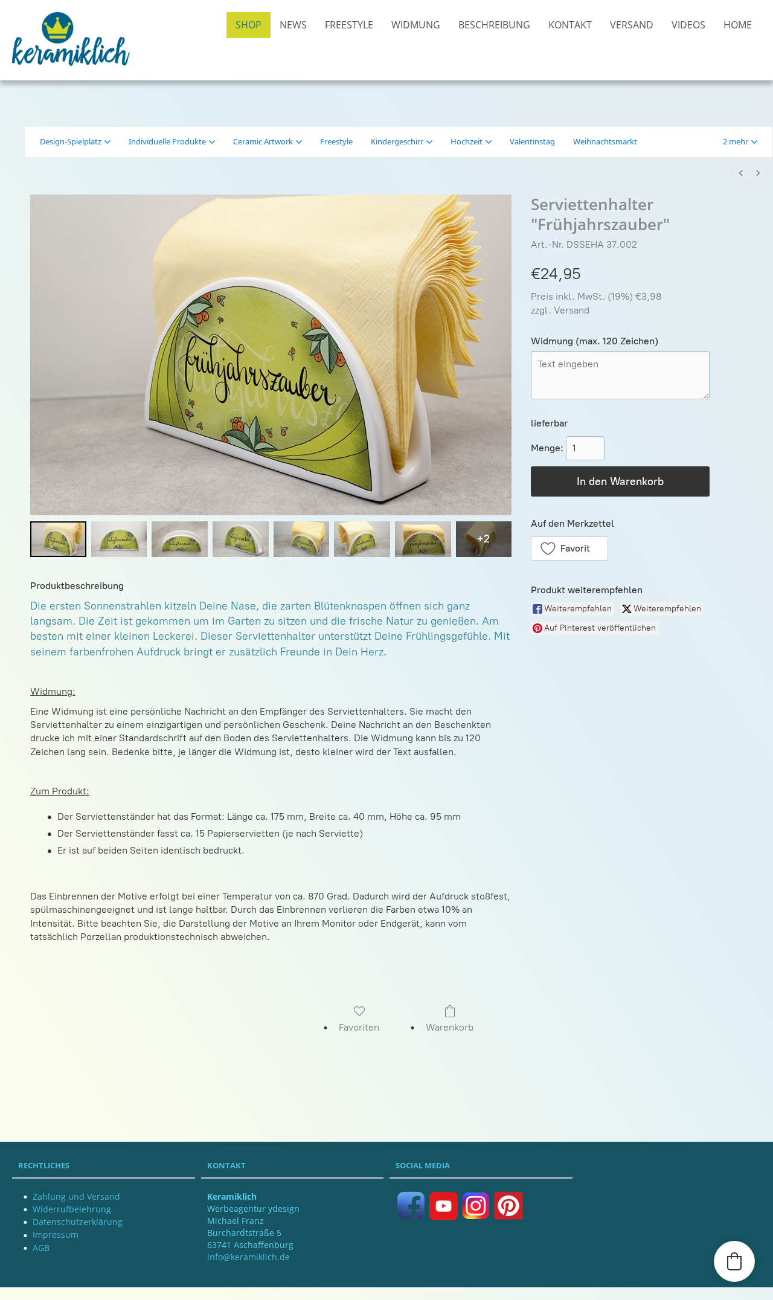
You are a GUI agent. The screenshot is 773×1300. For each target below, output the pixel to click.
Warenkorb (449, 1027)
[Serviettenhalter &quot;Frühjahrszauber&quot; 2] (180, 539)
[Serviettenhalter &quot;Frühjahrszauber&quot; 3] (241, 539)
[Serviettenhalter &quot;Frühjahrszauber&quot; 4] (302, 539)
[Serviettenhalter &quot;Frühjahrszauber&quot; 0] (58, 539)
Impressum (56, 1234)
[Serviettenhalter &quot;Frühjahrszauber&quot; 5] (362, 539)
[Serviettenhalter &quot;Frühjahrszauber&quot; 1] (119, 539)
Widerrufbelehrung (72, 1209)
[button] (740, 142)
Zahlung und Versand (76, 1196)
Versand (571, 310)
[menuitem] (741, 173)
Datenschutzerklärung (78, 1222)
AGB (41, 1247)
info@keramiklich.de (248, 1257)
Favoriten (359, 1027)
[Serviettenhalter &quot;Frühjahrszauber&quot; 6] (423, 539)
